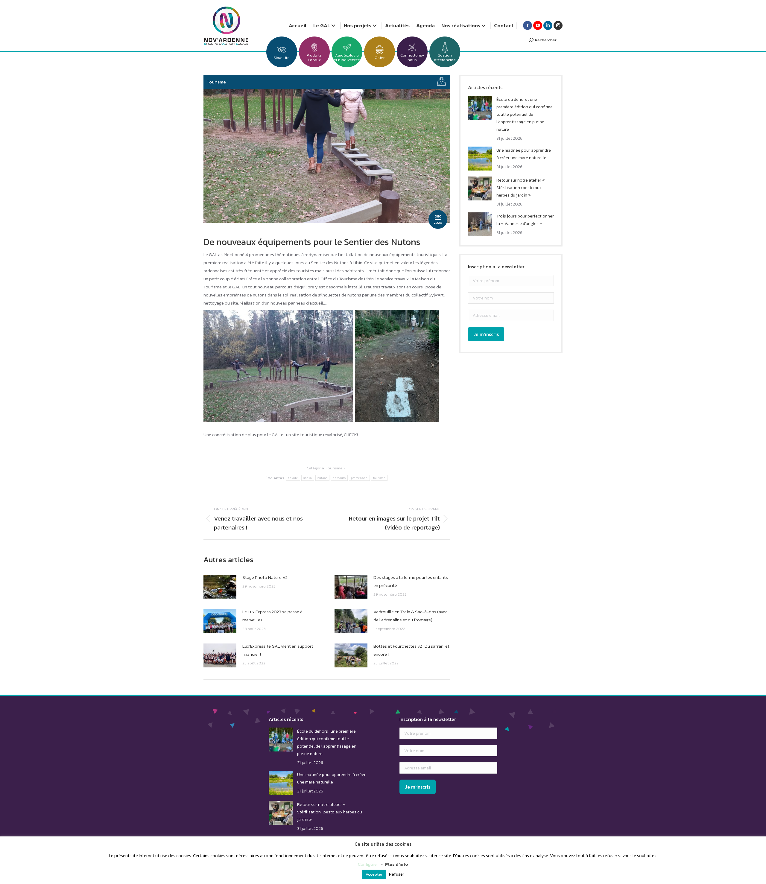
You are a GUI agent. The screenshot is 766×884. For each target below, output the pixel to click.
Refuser (396, 874)
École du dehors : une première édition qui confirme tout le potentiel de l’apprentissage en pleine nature (524, 114)
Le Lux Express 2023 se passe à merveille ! (272, 615)
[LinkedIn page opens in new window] (547, 25)
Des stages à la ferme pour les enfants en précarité (410, 581)
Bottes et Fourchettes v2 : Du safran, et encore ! (411, 650)
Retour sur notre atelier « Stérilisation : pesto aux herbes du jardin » (520, 187)
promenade (359, 478)
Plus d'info (396, 864)
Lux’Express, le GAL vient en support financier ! (277, 650)
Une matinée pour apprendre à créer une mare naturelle (523, 154)
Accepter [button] (374, 874)
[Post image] (219, 587)
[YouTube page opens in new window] (537, 25)
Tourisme (216, 81)
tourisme (379, 478)
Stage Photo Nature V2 (265, 577)
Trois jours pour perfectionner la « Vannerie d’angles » (525, 220)
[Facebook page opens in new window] (527, 25)
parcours (339, 478)
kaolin (307, 478)
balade (293, 478)
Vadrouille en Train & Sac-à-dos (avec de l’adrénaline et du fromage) (410, 615)
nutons (322, 478)
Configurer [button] (368, 864)
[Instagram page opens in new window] (558, 25)
